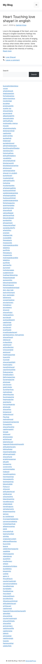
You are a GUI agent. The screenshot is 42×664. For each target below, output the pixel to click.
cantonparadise (9, 171)
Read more (7, 51)
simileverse (7, 494)
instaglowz (7, 305)
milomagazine (8, 554)
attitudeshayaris (9, 447)
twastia (6, 641)
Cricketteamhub (9, 524)
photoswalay (8, 437)
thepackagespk (9, 278)
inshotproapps (8, 270)
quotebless (7, 569)
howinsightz (7, 365)
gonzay (6, 514)
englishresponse (9, 459)
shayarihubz (8, 312)
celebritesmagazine (10, 549)
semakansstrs (8, 509)
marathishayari (9, 367)
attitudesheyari (9, 492)
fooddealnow (8, 591)
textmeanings (8, 482)
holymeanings (8, 477)
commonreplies (9, 469)
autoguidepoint (9, 320)
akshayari (6, 352)
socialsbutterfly (9, 228)
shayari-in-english (10, 173)
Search (5, 71)
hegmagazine (8, 399)
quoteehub (7, 138)
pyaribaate (7, 330)
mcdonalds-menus (10, 123)
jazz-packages (8, 295)
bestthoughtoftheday (11, 148)
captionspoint (8, 429)
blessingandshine (10, 283)
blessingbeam (8, 218)
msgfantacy (7, 561)
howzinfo (6, 357)
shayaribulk (7, 210)
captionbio (7, 133)
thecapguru (7, 240)
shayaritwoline (8, 427)
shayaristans (8, 111)
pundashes (7, 220)
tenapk (5, 432)
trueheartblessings (10, 275)
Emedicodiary (8, 375)
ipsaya (5, 546)
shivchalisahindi (9, 161)
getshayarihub (8, 215)
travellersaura (8, 502)
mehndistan (7, 392)
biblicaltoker (8, 449)
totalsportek (7, 235)
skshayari (6, 434)
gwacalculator (8, 118)
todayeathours (8, 596)
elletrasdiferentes (10, 541)
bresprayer (7, 412)
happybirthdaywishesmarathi (14, 611)
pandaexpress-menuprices (13, 335)
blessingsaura (8, 285)
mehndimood (8, 419)
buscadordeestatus (10, 86)
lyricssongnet (8, 350)
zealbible (6, 551)
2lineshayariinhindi (10, 601)
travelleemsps (8, 586)
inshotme (6, 183)
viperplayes (7, 556)
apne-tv (6, 576)
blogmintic (7, 571)
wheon (5, 564)
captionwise (7, 631)
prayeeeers (7, 307)
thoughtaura (8, 579)
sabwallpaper (8, 213)
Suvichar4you (8, 389)
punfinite (6, 250)
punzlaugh (7, 317)
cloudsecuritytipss (10, 566)
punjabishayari (8, 143)
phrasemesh (8, 223)
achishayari (7, 439)
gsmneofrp (7, 265)
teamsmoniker (8, 534)
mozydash (7, 594)
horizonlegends (9, 404)
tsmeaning (7, 464)
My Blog (8, 4)
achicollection (8, 347)
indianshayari (8, 414)
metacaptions (8, 315)
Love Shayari (11, 57)
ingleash (6, 472)
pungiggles (7, 589)
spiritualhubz (8, 121)
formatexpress (8, 96)
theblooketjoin (8, 93)
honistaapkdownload (11, 288)
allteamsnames (9, 526)
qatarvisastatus (9, 98)
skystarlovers (8, 302)
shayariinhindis (9, 621)
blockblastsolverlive (10, 166)
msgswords (7, 243)
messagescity (8, 479)
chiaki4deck (7, 504)
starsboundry (8, 151)
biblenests (7, 297)
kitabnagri (7, 141)
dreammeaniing (9, 511)
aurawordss (7, 280)
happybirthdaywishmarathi (13, 444)
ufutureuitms (8, 497)
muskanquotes (8, 185)
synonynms (7, 467)
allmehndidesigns (10, 146)
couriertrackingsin (10, 618)
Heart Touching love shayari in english (19, 19)
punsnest (6, 268)
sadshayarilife (8, 628)
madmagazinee (9, 355)
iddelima (6, 248)
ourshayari (7, 327)
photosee (6, 382)
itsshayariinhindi (9, 190)
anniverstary (8, 626)
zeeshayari (7, 345)
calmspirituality (9, 180)
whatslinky (7, 230)
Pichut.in (6, 487)
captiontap (7, 322)
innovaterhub (8, 531)
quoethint (6, 559)
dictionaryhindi (8, 131)
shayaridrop (7, 616)
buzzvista (6, 544)
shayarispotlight (9, 362)
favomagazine (8, 397)
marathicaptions (9, 474)
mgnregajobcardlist (10, 245)
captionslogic (8, 638)
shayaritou (7, 409)
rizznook (6, 360)
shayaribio (7, 623)
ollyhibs (6, 536)
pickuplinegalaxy (9, 156)
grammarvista (8, 208)
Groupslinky (7, 424)
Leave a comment (13, 60)
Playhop (6, 417)
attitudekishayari (9, 603)
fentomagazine (9, 203)
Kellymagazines (9, 377)
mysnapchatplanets (10, 519)
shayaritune (7, 457)
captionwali (7, 608)
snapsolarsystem (9, 539)
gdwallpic (6, 613)
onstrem (6, 233)
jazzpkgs (6, 103)
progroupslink (8, 106)
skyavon (6, 310)
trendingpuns (8, 506)
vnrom (5, 88)
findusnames (8, 372)
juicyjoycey (7, 385)
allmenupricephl (9, 454)
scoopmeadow (8, 300)
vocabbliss (7, 158)
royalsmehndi (8, 178)
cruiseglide (7, 238)
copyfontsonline (9, 370)
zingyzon (6, 489)
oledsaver (7, 340)
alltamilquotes (8, 394)
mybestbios (7, 342)
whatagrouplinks (9, 188)
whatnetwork (8, 91)
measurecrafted (9, 225)
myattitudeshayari (10, 332)
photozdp (6, 407)
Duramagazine (8, 380)
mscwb (6, 126)
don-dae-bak (8, 290)
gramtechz (7, 402)
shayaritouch (8, 337)
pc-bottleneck (8, 516)
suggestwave (8, 273)
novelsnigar (7, 101)
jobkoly (5, 633)
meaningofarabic (9, 452)
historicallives (8, 153)
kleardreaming (8, 499)
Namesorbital (8, 643)
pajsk (5, 529)
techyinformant (9, 293)
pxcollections (8, 599)
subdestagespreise (10, 193)
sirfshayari (7, 606)
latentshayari (8, 442)
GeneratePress (31, 661)
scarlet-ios (7, 108)
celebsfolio (7, 646)
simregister (7, 636)
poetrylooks (7, 387)
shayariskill (7, 325)
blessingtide (8, 484)
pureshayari (7, 176)
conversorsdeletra (10, 521)
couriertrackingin (9, 581)
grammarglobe (8, 205)
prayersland (7, 113)
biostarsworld (8, 163)
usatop (5, 574)
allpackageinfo (8, 116)
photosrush (7, 168)
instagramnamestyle (11, 422)
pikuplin (6, 462)
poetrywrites (8, 136)
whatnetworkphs (9, 128)
